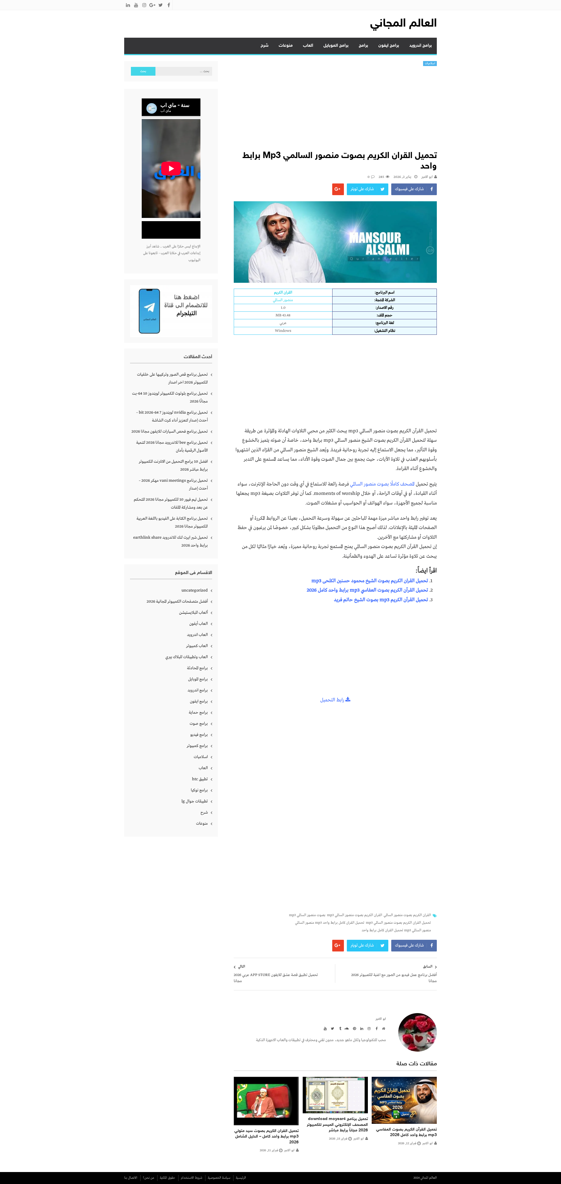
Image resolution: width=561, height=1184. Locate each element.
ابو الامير (427, 177)
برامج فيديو (199, 734)
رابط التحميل (332, 700)
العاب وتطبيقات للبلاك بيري (186, 657)
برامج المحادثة (197, 668)
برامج (363, 45)
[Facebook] (375, 1028)
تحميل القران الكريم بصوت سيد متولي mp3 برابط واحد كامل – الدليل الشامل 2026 (266, 1136)
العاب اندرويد (197, 634)
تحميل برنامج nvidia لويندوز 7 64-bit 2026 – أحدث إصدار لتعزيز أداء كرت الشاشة (172, 416)
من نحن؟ (148, 1178)
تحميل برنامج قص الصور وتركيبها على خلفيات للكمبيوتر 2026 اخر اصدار (172, 378)
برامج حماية (198, 712)
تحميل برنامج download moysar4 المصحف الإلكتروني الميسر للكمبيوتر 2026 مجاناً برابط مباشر (337, 1125)
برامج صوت (199, 723)
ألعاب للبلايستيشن (193, 612)
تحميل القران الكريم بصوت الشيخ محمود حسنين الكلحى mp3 (369, 581)
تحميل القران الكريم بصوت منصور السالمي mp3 (398, 923)
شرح (265, 45)
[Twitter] (331, 1028)
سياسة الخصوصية (219, 1178)
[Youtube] (324, 1028)
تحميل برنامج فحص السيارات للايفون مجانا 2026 (169, 431)
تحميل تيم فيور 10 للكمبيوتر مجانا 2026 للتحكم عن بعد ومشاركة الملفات (171, 503)
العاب (308, 45)
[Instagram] (368, 1028)
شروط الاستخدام (191, 1178)
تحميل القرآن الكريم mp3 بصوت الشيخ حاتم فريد (381, 600)
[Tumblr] (339, 1028)
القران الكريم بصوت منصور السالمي (407, 915)
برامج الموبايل (336, 45)
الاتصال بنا (130, 1178)
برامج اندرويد (420, 45)
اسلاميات (430, 63)
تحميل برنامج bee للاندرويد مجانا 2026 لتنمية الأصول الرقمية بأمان (172, 446)
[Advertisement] (335, 110)
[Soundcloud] (346, 1028)
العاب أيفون (198, 623)
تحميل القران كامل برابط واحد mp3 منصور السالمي (329, 923)
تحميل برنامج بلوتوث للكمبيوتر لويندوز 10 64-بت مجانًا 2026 (170, 397)
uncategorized (194, 590)
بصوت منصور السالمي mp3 (307, 915)
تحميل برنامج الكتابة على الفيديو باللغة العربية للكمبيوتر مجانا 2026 (172, 522)
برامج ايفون (388, 45)
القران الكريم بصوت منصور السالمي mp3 (354, 915)
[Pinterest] (353, 1028)
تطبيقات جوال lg (194, 801)
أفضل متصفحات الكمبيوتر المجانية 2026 (177, 601)
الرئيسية (241, 1178)
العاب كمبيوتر (197, 646)
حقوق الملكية (167, 1178)
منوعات (286, 45)
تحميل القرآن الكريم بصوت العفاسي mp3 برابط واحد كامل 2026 (367, 590)
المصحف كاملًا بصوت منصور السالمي (382, 484)
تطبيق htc (200, 779)
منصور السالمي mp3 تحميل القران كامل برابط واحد (396, 930)
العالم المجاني (403, 24)
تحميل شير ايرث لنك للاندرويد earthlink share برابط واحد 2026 (170, 541)
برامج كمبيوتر (197, 745)
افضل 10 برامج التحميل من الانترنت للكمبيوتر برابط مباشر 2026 (173, 465)
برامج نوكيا (199, 790)
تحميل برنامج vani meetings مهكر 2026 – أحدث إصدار (173, 484)
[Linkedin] (361, 1028)
